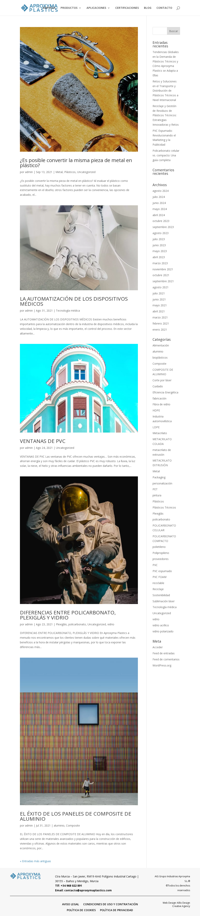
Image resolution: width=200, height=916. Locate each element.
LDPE (156, 427)
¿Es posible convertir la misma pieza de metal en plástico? (76, 163)
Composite (73, 825)
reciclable (158, 583)
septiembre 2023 (163, 227)
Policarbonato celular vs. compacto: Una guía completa (166, 155)
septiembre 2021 (163, 281)
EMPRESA (49, 8)
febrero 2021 (161, 323)
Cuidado (158, 386)
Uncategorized (86, 172)
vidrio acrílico (161, 625)
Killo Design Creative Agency (181, 904)
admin (29, 172)
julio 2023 (159, 239)
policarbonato (77, 624)
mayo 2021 (160, 305)
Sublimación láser (164, 601)
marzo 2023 (160, 263)
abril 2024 (159, 215)
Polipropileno (161, 553)
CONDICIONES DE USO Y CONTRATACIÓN (110, 904)
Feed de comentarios (166, 659)
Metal (59, 172)
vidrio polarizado (163, 631)
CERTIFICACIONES (127, 8)
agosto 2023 (161, 233)
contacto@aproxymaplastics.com (88, 890)
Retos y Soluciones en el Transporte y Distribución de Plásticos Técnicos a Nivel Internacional (165, 90)
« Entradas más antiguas (35, 861)
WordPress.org (162, 665)
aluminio (59, 825)
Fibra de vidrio (161, 404)
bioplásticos (160, 357)
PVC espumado (162, 571)
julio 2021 (159, 293)
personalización (162, 483)
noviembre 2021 (163, 269)
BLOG (147, 8)
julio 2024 (159, 197)
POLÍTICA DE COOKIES (81, 909)
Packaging (159, 477)
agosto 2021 (161, 287)
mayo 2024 (160, 209)
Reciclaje (158, 589)
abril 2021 (159, 311)
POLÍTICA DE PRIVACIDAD (116, 909)
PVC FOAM (159, 577)
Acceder (158, 647)
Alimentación (161, 345)
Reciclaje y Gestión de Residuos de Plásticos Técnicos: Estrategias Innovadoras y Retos (166, 115)
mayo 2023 (160, 251)
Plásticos (70, 172)
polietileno (159, 547)
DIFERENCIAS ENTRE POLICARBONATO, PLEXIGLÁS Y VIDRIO (68, 615)
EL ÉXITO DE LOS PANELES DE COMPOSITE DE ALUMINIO (75, 816)
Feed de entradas (164, 653)
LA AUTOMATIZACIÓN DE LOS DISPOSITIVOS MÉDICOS (74, 301)
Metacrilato (160, 433)
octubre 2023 (161, 221)
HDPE (156, 410)
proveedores (161, 559)
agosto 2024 (161, 191)
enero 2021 (160, 329)
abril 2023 (159, 257)
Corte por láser (162, 380)
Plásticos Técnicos (164, 507)
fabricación (159, 398)
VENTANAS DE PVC (42, 440)
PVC (155, 565)
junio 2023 (159, 245)
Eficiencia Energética (165, 392)
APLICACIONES (96, 8)
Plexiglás (61, 624)
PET (155, 489)
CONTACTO (164, 8)
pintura (157, 495)
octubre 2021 (161, 275)
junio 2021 (159, 299)
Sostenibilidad (161, 595)
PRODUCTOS (69, 8)
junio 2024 (159, 203)
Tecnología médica (68, 310)
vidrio (110, 624)
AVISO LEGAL (70, 904)
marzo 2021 (160, 317)
